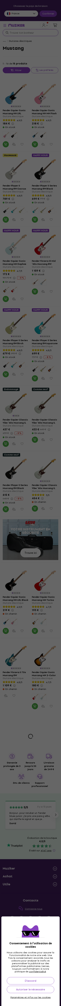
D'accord (30, 981)
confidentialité (37, 971)
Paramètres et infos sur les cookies (31, 997)
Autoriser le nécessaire (30, 989)
